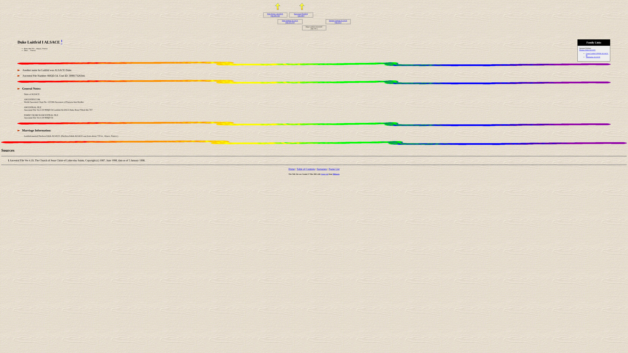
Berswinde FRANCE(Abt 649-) (301, 15)
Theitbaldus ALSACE (593, 57)
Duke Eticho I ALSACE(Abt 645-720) (275, 15)
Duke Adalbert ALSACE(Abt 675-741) (290, 21)
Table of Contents (306, 169)
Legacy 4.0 (324, 174)
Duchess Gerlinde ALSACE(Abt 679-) (338, 21)
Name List (334, 169)
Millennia (336, 174)
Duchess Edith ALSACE (587, 50)
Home (291, 169)
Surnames (322, 169)
